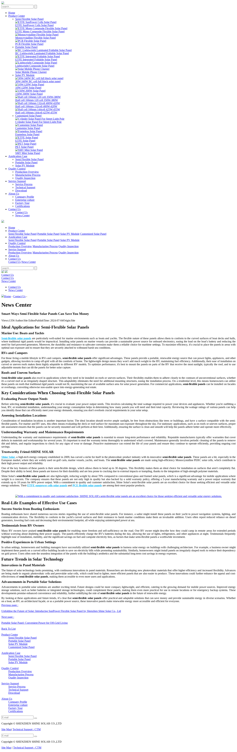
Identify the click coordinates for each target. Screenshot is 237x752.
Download (21, 190)
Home (11, 12)
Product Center (16, 15)
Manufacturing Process (27, 174)
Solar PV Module (25, 75)
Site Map (6, 729)
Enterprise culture (25, 199)
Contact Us (14, 209)
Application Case (17, 156)
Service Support (17, 181)
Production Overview (27, 171)
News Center (22, 215)
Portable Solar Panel (26, 47)
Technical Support (25, 187)
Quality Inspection (25, 178)
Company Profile (24, 196)
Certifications (22, 206)
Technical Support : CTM (26, 729)
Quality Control (17, 168)
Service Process (23, 184)
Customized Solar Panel (28, 115)
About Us (13, 193)
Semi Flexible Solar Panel (29, 19)
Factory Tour (22, 203)
